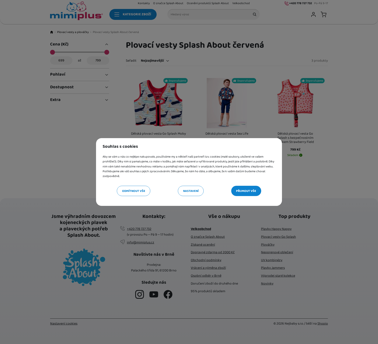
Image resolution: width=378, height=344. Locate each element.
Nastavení (191, 191)
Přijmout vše (246, 191)
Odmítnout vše (133, 191)
